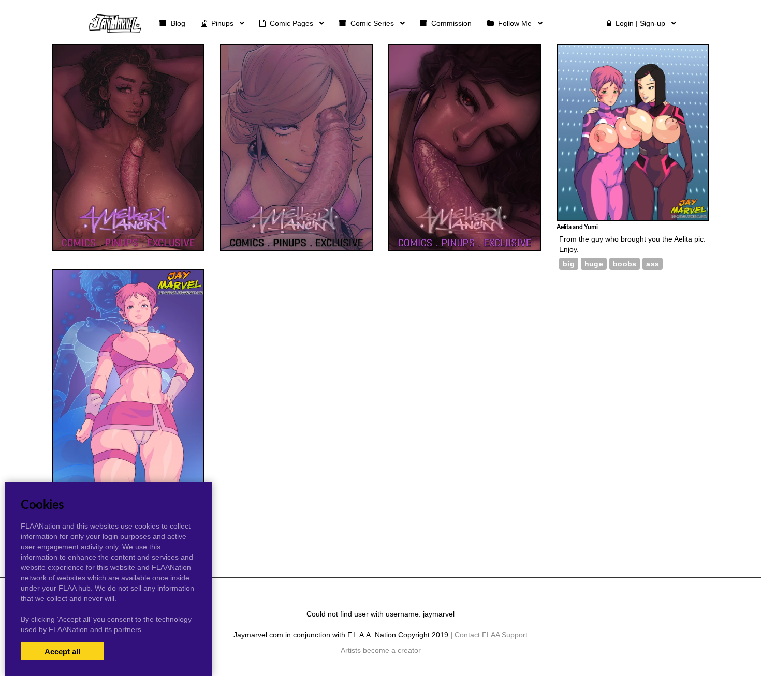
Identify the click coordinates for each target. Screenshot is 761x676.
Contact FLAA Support (491, 634)
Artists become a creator (381, 650)
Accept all (62, 651)
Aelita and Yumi (577, 227)
